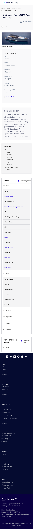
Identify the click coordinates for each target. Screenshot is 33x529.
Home (3, 8)
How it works (6, 436)
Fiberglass (7, 267)
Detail (8, 169)
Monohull (7, 72)
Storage (9, 164)
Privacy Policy (6, 488)
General (9, 154)
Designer (9, 157)
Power (6, 58)
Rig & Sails (10, 159)
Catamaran (5, 387)
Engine (9, 162)
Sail (2, 367)
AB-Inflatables (6, 410)
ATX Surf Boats (6, 416)
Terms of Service (7, 482)
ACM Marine (5, 413)
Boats (8, 8)
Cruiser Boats (9, 85)
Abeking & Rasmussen (9, 419)
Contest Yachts (16, 8)
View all (4, 374)
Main (8, 152)
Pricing (3, 454)
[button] (16, 38)
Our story (4, 439)
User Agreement (7, 485)
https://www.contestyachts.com (13, 207)
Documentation (6, 467)
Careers (4, 442)
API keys (4, 469)
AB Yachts (5, 407)
